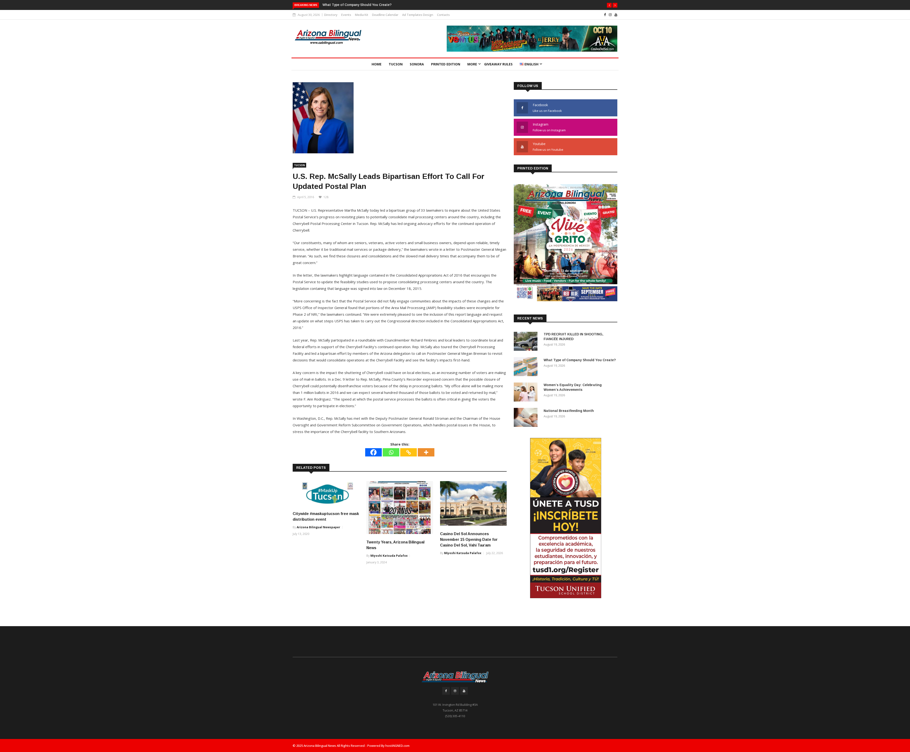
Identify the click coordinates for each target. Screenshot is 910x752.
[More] (426, 452)
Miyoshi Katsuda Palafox (389, 556)
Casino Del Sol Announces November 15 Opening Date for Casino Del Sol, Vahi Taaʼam (469, 539)
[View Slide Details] (532, 39)
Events (346, 15)
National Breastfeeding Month (569, 411)
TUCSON (396, 64)
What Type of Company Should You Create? (357, 5)
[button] (609, 5)
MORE (472, 64)
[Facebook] (373, 452)
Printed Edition (445, 64)
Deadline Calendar (385, 15)
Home (377, 64)
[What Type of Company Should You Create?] (527, 367)
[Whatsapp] (391, 452)
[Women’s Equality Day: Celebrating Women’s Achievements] (527, 393)
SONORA (417, 64)
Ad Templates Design (417, 15)
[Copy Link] (408, 452)
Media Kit (361, 15)
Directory (330, 15)
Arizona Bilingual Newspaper (318, 527)
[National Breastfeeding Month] (527, 418)
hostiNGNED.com (397, 745)
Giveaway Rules (498, 64)
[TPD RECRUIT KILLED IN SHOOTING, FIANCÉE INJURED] (527, 342)
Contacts (443, 15)
